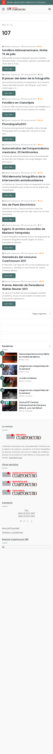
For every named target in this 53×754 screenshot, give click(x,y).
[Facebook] (21, 521)
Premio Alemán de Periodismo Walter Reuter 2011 (23, 287)
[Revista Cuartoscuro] (18, 9)
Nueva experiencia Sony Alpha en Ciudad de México (34, 355)
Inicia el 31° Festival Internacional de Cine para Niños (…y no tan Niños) (32, 405)
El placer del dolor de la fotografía (26, 78)
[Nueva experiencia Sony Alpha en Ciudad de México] (9, 358)
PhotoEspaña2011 (14, 124)
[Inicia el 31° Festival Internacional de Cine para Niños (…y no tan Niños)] (9, 406)
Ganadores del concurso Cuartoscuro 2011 (19, 259)
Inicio (6, 25)
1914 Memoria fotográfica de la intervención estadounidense (23, 178)
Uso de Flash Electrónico (18, 205)
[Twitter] (24, 521)
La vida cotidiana (28, 378)
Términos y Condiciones (12, 532)
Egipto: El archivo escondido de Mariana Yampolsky (23, 231)
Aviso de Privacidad (10, 528)
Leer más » (8, 69)
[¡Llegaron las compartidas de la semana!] (9, 370)
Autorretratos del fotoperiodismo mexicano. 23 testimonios (25, 150)
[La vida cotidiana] (9, 382)
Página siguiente (39, 314)
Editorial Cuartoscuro (12, 46)
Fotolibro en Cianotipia (18, 103)
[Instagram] (28, 521)
